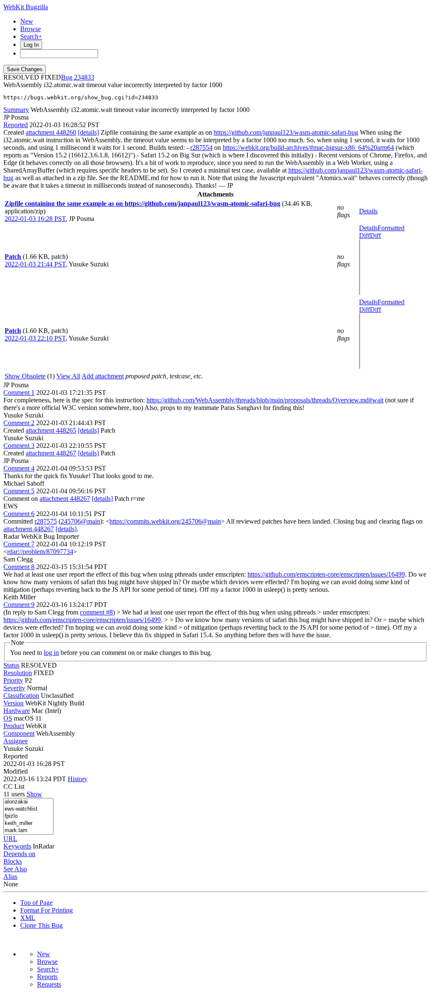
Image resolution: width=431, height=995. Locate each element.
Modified (15, 771)
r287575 (46, 521)
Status (11, 665)
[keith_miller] (28, 823)
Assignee (15, 741)
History (78, 778)
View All (68, 376)
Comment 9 (19, 604)
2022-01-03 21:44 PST (35, 264)
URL (10, 838)
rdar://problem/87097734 (40, 551)
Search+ (31, 36)
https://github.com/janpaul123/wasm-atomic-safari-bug (286, 132)
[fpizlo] (28, 816)
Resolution (17, 672)
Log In (31, 45)
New (26, 21)
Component (19, 733)
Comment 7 (19, 544)
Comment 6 (19, 513)
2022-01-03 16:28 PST (35, 218)
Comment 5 (19, 491)
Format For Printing (46, 910)
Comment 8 (19, 566)
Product (13, 725)
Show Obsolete (25, 376)
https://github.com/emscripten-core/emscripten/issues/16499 (326, 574)
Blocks (12, 861)
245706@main (80, 521)
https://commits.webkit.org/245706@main (165, 521)
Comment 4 (19, 468)
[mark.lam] (28, 830)
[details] (88, 132)
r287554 (201, 147)
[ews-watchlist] (28, 809)
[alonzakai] (28, 802)
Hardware (16, 710)
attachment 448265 (51, 430)
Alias (10, 876)
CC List (13, 786)
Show (34, 794)
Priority (13, 680)
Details (368, 211)
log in (51, 652)
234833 (84, 77)
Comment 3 (19, 445)
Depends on (19, 853)
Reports (47, 976)
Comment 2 (19, 422)
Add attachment (103, 376)
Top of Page (36, 902)
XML (27, 917)
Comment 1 (19, 392)
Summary (16, 109)
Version (13, 703)
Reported (15, 124)
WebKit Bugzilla (25, 7)
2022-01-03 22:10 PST (35, 338)
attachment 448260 (51, 132)
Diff (375, 235)
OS (7, 718)
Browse (30, 28)
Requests (49, 984)
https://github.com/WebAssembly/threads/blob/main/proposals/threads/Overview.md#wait (264, 400)
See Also (15, 869)
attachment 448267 (51, 453)
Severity (14, 688)
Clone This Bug (41, 925)
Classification (21, 695)
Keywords (17, 846)
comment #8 (96, 612)
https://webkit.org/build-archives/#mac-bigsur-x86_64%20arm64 (308, 147)
